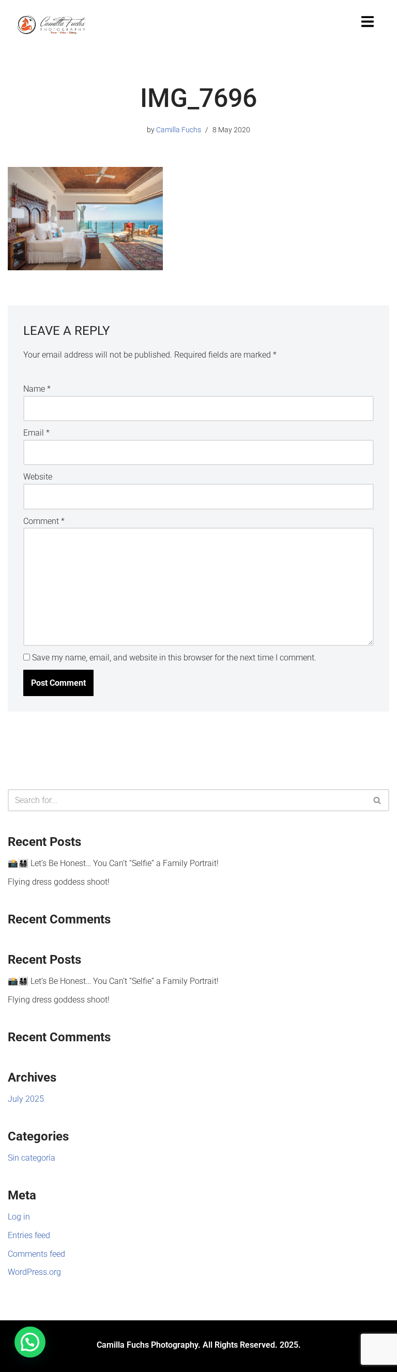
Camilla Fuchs (178, 130)
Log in (19, 1217)
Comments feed (36, 1254)
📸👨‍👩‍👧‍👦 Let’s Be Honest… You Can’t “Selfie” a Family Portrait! (113, 863)
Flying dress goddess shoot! (59, 882)
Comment (44, 521)
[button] (29, 1342)
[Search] (377, 800)
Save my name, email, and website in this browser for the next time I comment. (174, 657)
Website (37, 477)
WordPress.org (34, 1272)
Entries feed (29, 1235)
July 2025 (26, 1099)
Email (36, 433)
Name (37, 389)
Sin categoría (31, 1158)
